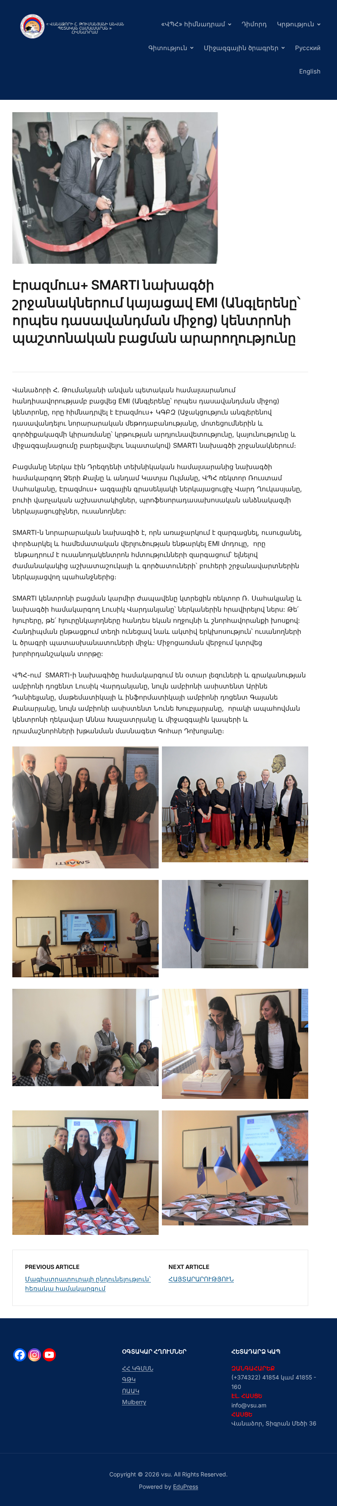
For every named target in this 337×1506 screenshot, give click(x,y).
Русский (308, 48)
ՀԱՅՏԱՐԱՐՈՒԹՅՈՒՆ (201, 1279)
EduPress (185, 1486)
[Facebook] (19, 1354)
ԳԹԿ (129, 1379)
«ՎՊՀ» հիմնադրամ (193, 24)
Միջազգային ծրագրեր (241, 48)
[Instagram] (34, 1354)
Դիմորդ (254, 24)
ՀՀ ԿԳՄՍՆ (137, 1368)
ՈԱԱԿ (130, 1390)
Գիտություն (167, 48)
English (310, 71)
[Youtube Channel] (49, 1354)
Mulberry (134, 1401)
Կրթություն (295, 24)
